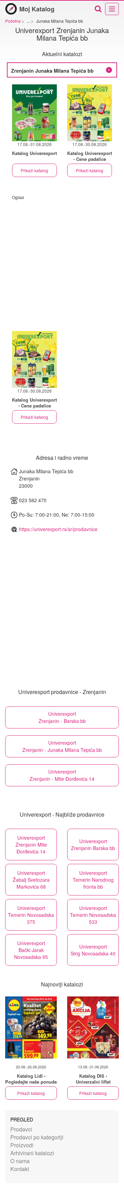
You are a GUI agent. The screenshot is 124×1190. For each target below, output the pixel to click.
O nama (20, 1161)
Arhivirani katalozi (32, 1153)
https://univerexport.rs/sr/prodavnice (58, 529)
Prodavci (21, 1129)
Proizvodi (21, 1145)
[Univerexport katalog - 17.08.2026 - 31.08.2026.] (34, 112)
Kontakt (19, 1169)
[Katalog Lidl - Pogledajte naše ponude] (31, 1027)
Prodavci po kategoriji (36, 1137)
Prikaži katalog (34, 170)
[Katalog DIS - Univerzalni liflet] (93, 1027)
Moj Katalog (36, 8)
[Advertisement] (62, 262)
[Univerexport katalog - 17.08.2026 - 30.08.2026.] (89, 112)
